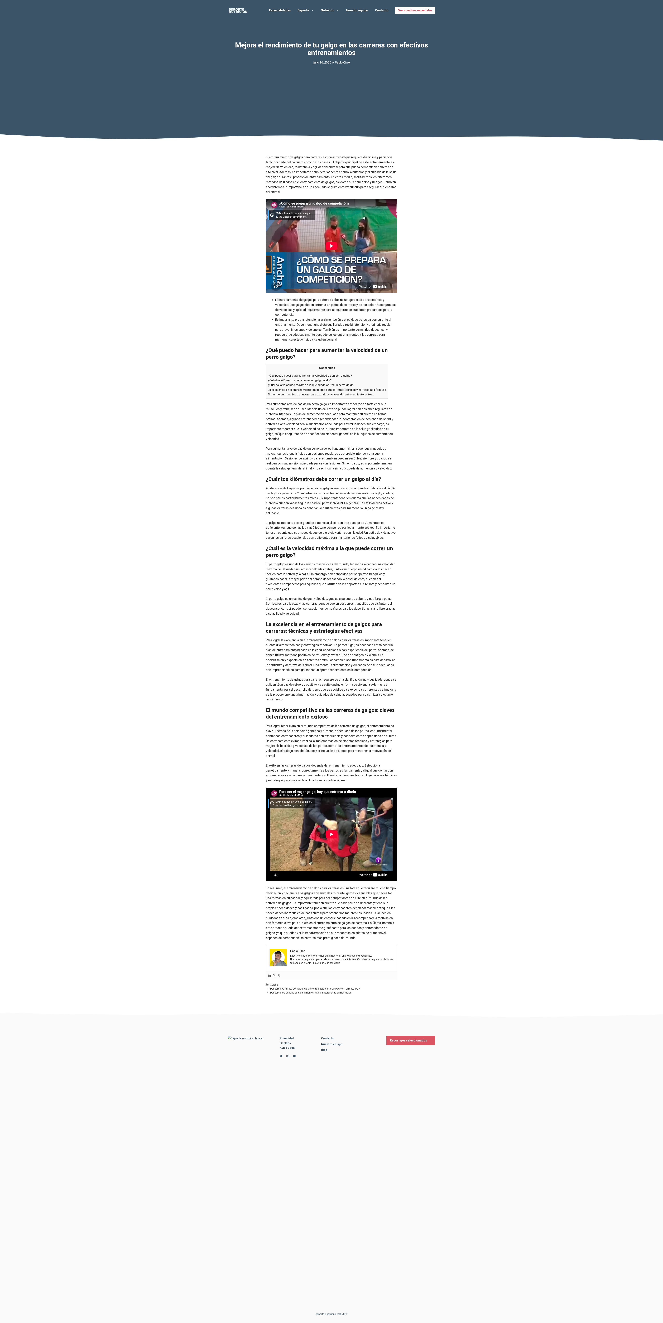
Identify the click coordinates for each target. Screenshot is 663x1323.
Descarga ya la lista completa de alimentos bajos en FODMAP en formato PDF (315, 988)
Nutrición (327, 10)
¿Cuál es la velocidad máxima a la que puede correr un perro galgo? (311, 385)
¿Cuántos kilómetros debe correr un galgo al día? (300, 380)
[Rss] (279, 975)
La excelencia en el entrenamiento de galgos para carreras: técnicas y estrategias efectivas (327, 389)
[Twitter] (274, 975)
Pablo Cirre (342, 62)
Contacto (381, 10)
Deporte (303, 10)
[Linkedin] (269, 975)
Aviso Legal (287, 1047)
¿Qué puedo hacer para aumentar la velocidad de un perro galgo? (310, 375)
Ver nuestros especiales (415, 10)
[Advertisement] (331, 91)
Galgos (274, 984)
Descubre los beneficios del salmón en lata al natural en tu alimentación (311, 992)
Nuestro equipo (357, 10)
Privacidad (287, 1038)
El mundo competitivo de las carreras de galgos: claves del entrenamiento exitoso (321, 394)
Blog (324, 1049)
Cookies (285, 1043)
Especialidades (280, 10)
